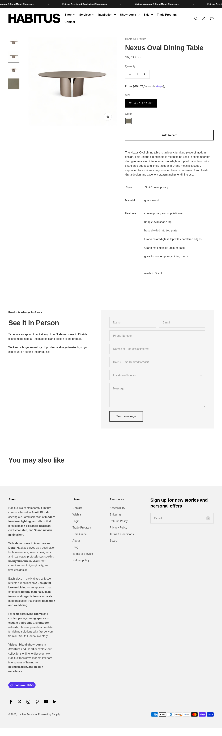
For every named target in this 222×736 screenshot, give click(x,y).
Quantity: (130, 66)
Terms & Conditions (122, 534)
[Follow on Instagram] (28, 701)
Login (75, 521)
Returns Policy (119, 521)
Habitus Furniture (135, 39)
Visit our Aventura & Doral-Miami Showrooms (75, 4)
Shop (68, 14)
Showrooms (128, 14)
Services (85, 14)
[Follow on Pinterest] (37, 701)
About (76, 540)
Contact (70, 21)
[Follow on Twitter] (19, 701)
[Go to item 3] (13, 71)
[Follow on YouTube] (46, 701)
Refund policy (80, 560)
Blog (75, 547)
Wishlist (77, 514)
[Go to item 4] (13, 84)
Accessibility (117, 507)
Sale (146, 14)
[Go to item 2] (13, 57)
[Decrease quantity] (130, 74)
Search (114, 540)
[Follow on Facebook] (10, 701)
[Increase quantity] (144, 74)
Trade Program (167, 14)
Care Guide (79, 534)
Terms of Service (82, 553)
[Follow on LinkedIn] (55, 701)
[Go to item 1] (13, 43)
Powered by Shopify (49, 714)
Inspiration (105, 14)
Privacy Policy (118, 527)
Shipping (115, 514)
